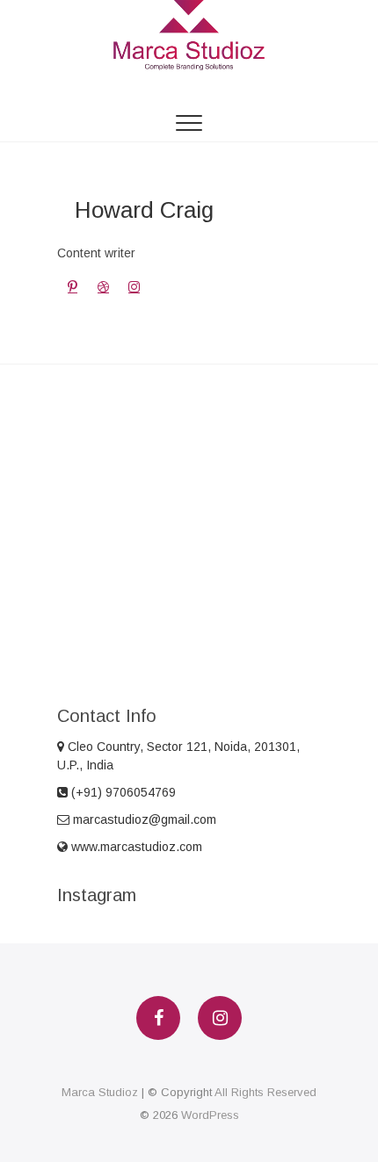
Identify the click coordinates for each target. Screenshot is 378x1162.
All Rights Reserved (265, 1092)
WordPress (210, 1115)
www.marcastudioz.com (135, 847)
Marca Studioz (100, 1092)
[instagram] (134, 286)
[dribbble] (103, 286)
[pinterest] (72, 286)
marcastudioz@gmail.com (142, 819)
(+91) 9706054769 (122, 792)
